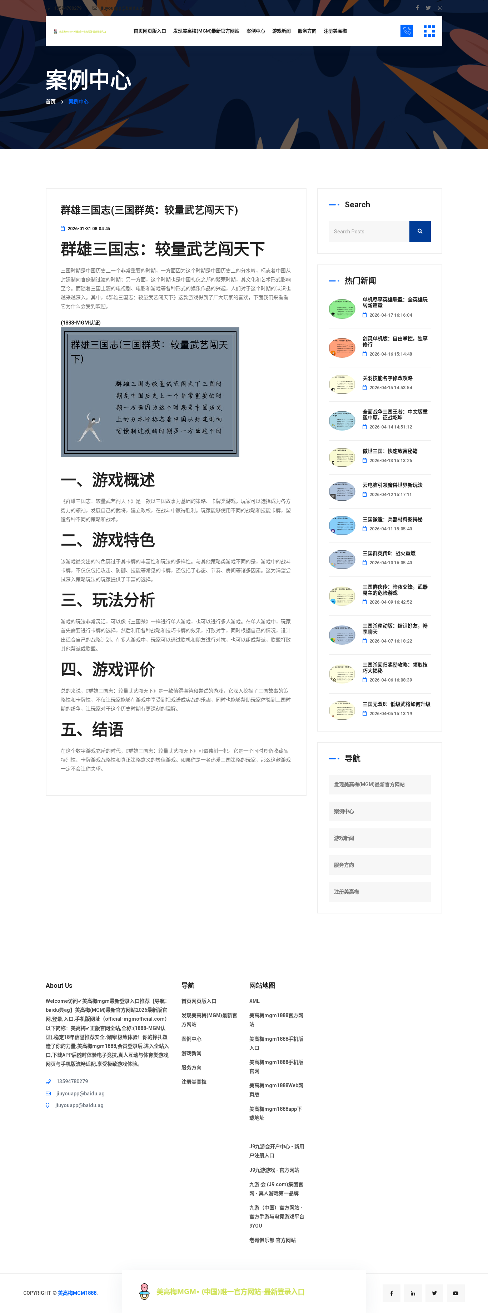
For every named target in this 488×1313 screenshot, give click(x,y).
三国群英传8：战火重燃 (389, 553)
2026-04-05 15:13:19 (390, 713)
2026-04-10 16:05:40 (390, 562)
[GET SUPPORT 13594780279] (406, 31)
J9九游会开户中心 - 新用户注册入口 (276, 1151)
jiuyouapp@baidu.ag (123, 8)
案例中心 (256, 31)
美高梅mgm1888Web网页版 (276, 1089)
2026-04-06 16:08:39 (390, 680)
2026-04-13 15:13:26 (390, 460)
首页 (51, 101)
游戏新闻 (281, 31)
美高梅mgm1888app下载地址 (275, 1113)
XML (254, 1001)
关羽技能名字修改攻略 (388, 378)
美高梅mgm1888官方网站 (276, 1019)
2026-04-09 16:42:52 (390, 602)
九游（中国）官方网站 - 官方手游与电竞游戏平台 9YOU (276, 1216)
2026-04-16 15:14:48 (390, 354)
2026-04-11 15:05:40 (390, 528)
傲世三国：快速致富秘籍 (390, 451)
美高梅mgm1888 (77, 1293)
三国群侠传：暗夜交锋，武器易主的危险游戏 (395, 590)
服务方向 (307, 31)
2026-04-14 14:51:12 (390, 427)
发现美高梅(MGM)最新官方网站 (206, 31)
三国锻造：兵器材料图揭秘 (393, 519)
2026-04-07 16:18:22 (390, 641)
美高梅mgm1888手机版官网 (276, 1066)
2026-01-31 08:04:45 (88, 228)
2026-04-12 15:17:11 (390, 494)
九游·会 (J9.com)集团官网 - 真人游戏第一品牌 (276, 1188)
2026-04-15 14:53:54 (390, 387)
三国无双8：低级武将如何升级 (396, 704)
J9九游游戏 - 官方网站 (274, 1170)
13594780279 (67, 8)
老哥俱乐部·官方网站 (272, 1240)
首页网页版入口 (150, 31)
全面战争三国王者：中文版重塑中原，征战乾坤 (395, 415)
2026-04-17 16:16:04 (390, 315)
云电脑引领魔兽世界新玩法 (393, 485)
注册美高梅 (335, 31)
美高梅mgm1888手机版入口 (276, 1043)
